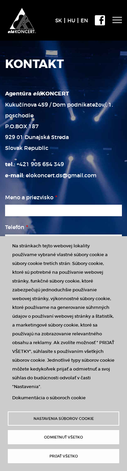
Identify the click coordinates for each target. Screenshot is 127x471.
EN (84, 20)
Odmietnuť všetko (63, 437)
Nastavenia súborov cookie (64, 418)
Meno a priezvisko (29, 197)
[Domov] (23, 12)
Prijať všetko (63, 456)
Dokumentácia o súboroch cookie (49, 398)
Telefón (14, 227)
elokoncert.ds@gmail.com (61, 175)
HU (71, 20)
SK (58, 20)
